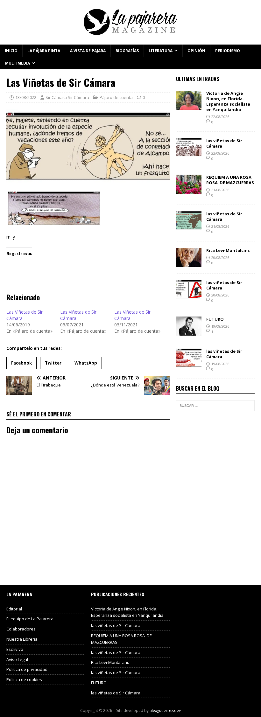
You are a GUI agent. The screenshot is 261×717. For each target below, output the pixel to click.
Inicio (11, 50)
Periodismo (227, 50)
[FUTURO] (188, 332)
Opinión (196, 50)
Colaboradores (21, 629)
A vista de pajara (88, 50)
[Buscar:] (215, 405)
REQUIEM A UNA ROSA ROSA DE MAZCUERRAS (230, 179)
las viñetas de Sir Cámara (224, 143)
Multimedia (17, 63)
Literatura (161, 50)
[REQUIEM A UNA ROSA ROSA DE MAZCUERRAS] (188, 190)
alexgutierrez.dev (165, 710)
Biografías (127, 50)
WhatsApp (85, 363)
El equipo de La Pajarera (29, 619)
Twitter (53, 363)
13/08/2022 (25, 97)
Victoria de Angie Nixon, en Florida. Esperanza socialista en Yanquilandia (228, 101)
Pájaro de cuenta (116, 97)
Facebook (21, 363)
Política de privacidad (26, 669)
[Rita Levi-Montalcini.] (188, 263)
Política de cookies (24, 679)
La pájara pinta (43, 50)
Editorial (14, 609)
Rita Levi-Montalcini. (228, 250)
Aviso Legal (17, 659)
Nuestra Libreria (22, 639)
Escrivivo (14, 649)
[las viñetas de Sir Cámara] (188, 153)
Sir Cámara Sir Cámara (67, 97)
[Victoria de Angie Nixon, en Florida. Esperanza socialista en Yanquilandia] (188, 106)
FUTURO (215, 319)
